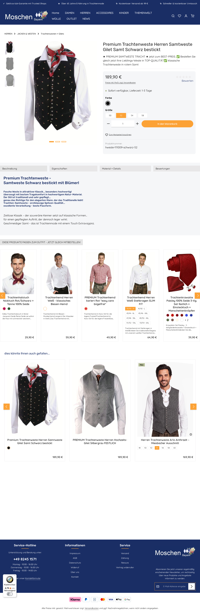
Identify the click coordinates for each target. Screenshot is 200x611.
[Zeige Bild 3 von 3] (63, 141)
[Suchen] (173, 16)
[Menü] (15, 576)
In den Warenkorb (167, 123)
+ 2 (186, 320)
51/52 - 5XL (131, 323)
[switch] (10, 594)
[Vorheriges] (7, 407)
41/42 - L (141, 308)
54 (132, 115)
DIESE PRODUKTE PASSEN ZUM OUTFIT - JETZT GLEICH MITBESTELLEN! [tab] (41, 242)
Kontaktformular (32, 578)
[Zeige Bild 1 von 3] (51, 141)
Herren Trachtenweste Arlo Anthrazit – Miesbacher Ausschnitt (100, 441)
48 (74, 448)
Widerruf (75, 567)
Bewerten (187, 80)
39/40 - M (130, 308)
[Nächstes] (193, 407)
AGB (75, 558)
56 (97, 448)
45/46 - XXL (143, 313)
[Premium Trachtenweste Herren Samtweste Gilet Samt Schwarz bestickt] (57, 92)
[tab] (23, 168)
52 (121, 115)
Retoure (125, 562)
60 (109, 448)
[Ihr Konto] (186, 16)
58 (143, 115)
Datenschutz (75, 562)
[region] (50, 92)
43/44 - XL (131, 313)
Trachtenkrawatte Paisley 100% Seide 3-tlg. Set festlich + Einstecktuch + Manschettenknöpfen (181, 304)
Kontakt (75, 576)
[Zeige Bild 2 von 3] (57, 141)
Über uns (75, 572)
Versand (125, 553)
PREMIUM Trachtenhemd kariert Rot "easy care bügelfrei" (100, 301)
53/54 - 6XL (144, 323)
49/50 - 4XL (144, 318)
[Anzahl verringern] (108, 123)
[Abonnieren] (191, 586)
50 (110, 115)
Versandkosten (92, 608)
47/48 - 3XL (131, 318)
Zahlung (125, 558)
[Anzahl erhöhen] (137, 123)
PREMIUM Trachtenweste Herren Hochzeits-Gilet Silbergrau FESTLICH (35, 441)
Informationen (75, 545)
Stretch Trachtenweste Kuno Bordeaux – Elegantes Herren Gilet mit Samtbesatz (165, 441)
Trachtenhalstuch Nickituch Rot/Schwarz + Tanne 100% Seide (18, 301)
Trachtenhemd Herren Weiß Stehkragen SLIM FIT (141, 301)
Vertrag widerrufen (125, 567)
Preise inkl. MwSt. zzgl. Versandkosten (120, 82)
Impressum (75, 553)
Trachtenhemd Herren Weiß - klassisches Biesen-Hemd (59, 301)
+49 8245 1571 (24, 559)
